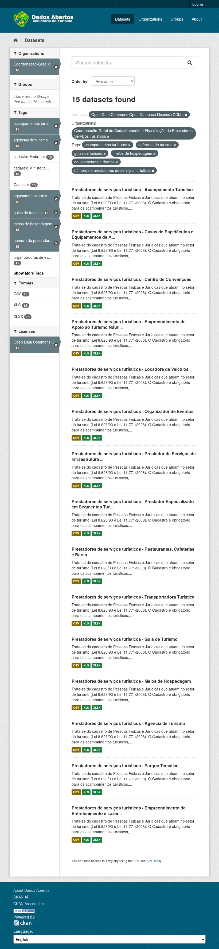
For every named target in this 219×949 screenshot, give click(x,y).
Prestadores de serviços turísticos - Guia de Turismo (125, 639)
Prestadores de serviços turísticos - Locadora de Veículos (130, 369)
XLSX (96, 216)
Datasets (122, 19)
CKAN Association (28, 903)
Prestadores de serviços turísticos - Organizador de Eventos (133, 411)
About (197, 19)
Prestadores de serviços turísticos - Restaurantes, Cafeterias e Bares (133, 552)
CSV (76, 216)
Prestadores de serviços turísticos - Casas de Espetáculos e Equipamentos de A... (132, 234)
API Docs (153, 860)
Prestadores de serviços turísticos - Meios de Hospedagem (131, 681)
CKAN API (21, 897)
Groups (177, 19)
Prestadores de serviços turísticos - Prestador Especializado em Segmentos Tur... (133, 504)
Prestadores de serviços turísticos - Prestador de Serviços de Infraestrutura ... (134, 456)
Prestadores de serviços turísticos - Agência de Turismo (128, 723)
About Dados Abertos (31, 890)
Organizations (150, 19)
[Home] (15, 39)
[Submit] (190, 62)
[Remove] (186, 115)
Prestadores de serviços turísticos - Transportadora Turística (133, 597)
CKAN (22, 923)
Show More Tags (29, 273)
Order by (79, 81)
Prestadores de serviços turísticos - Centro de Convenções (131, 279)
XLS (86, 216)
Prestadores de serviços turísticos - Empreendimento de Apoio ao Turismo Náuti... (129, 324)
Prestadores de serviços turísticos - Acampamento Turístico (132, 189)
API (136, 860)
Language (22, 931)
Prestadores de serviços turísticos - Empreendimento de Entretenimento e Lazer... (129, 810)
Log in (197, 4)
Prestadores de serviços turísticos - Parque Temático (125, 765)
